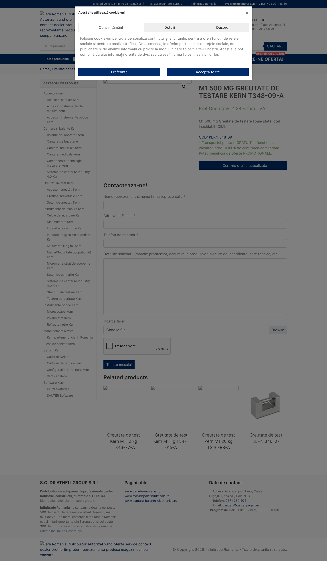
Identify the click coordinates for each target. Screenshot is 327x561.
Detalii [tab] (169, 27)
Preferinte (119, 72)
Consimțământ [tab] (111, 27)
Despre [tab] (222, 27)
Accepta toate (208, 72)
